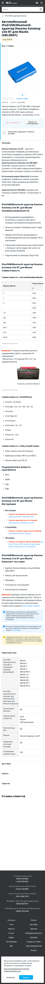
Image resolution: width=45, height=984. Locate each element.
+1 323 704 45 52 (22, 882)
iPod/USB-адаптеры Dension (16, 16)
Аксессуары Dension (31, 606)
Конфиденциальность (33, 933)
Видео (11, 937)
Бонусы (34, 950)
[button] (22, 95)
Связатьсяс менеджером (32, 122)
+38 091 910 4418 (22, 911)
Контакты (11, 920)
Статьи (11, 933)
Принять (26, 977)
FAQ (11, 946)
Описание (6, 143)
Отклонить (10, 977)
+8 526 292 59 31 (22, 904)
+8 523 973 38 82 (22, 879)
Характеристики (9, 653)
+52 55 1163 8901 (22, 889)
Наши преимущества (34, 946)
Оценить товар (22, 99)
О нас (11, 924)
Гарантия (6, 783)
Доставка (6, 764)
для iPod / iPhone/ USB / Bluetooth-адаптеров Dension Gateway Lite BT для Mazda (26, 544)
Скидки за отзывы (34, 942)
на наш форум (16, 630)
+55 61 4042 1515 (22, 896)
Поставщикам (11, 942)
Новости (11, 929)
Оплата (5, 774)
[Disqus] (22, 829)
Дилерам (33, 937)
